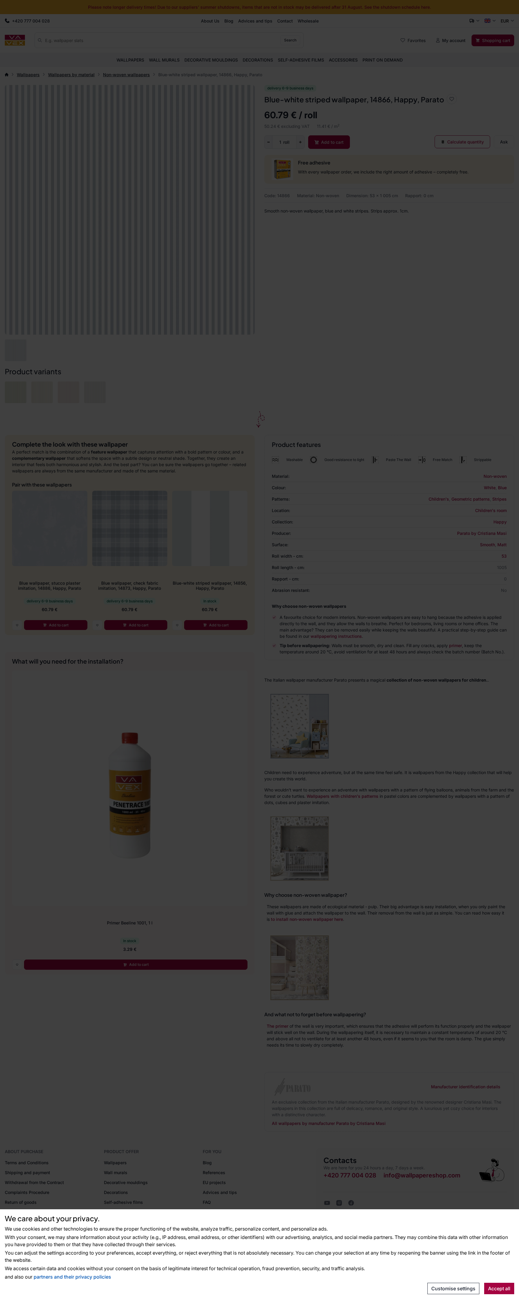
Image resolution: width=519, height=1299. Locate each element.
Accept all (499, 1288)
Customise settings (453, 1288)
